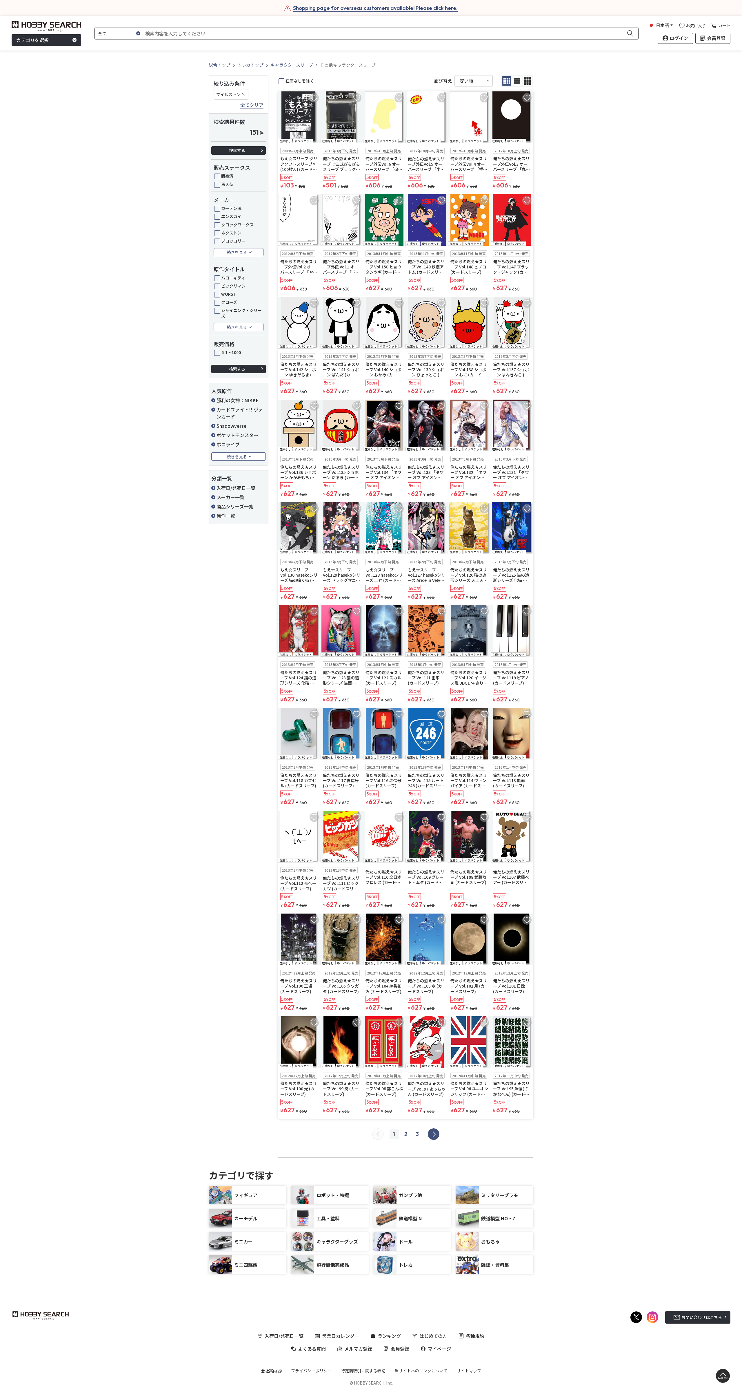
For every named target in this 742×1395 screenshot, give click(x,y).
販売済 (227, 175)
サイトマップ (469, 1370)
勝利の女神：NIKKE (238, 400)
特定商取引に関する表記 (363, 1370)
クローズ (229, 302)
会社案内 (269, 1370)
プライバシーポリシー (311, 1370)
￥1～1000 (231, 352)
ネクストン (231, 232)
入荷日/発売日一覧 (236, 487)
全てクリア (251, 105)
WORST (228, 294)
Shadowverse (232, 425)
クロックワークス (237, 224)
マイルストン (228, 94)
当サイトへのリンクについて (421, 1370)
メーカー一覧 (230, 497)
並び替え (443, 81)
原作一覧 (226, 515)
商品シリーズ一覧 (235, 506)
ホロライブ (228, 444)
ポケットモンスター (237, 435)
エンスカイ (231, 216)
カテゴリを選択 (32, 40)
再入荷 (227, 184)
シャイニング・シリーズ (241, 313)
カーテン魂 (231, 208)
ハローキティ (233, 277)
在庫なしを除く (299, 80)
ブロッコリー (233, 240)
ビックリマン (233, 285)
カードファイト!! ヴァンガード (240, 413)
